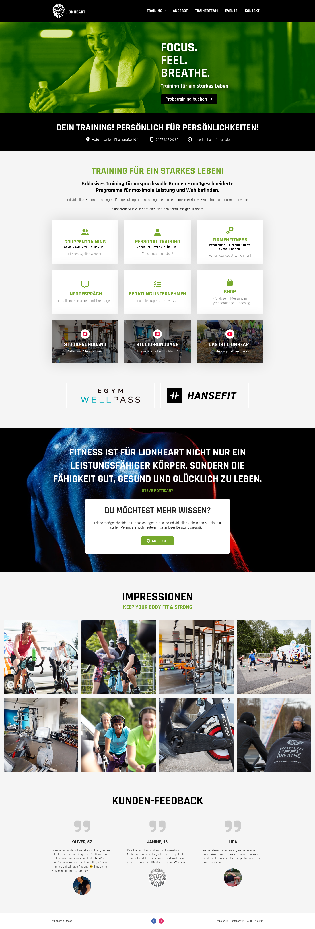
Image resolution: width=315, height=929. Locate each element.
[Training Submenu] (165, 11)
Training (154, 11)
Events (231, 11)
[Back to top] (306, 920)
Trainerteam (206, 11)
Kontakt (252, 11)
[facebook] (153, 921)
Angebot (180, 11)
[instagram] (161, 921)
